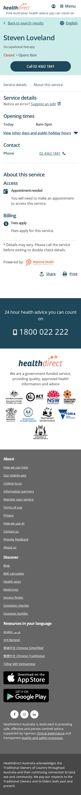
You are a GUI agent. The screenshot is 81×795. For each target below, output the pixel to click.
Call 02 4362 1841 (40, 66)
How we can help (15, 467)
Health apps (12, 581)
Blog (6, 565)
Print (74, 274)
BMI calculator (13, 573)
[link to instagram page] (24, 714)
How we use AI (13, 523)
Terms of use (12, 507)
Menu (70, 6)
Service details (15, 84)
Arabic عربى (12, 632)
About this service (48, 84)
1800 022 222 (42, 331)
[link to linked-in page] (34, 714)
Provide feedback (15, 539)
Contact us (11, 531)
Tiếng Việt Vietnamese (19, 664)
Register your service (18, 499)
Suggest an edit (43, 104)
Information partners (18, 491)
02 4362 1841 (49, 153)
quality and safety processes (42, 738)
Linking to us (12, 483)
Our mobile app (14, 475)
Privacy (8, 515)
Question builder (15, 613)
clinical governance (51, 733)
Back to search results (26, 23)
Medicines (10, 589)
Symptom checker (16, 605)
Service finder (13, 597)
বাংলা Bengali (11, 640)
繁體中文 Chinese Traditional (24, 656)
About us (9, 547)
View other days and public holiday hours (37, 133)
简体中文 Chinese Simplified (23, 648)
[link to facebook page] (14, 714)
